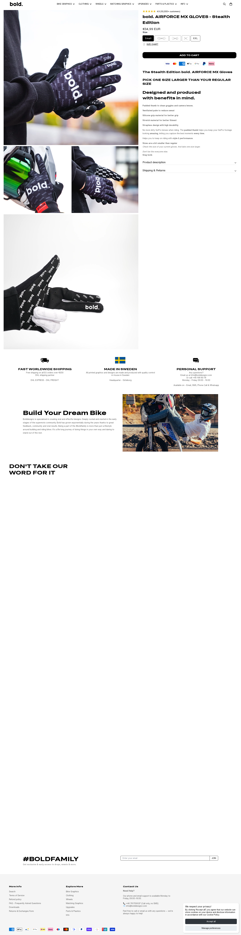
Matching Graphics (120, 4)
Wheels (99, 4)
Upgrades (143, 4)
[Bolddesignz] (16, 4)
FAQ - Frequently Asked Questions (25, 903)
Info (183, 4)
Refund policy (15, 899)
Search (12, 892)
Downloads (14, 907)
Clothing (84, 4)
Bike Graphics (64, 4)
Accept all (211, 921)
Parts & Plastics (165, 4)
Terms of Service (16, 895)
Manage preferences (211, 928)
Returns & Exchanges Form (21, 911)
